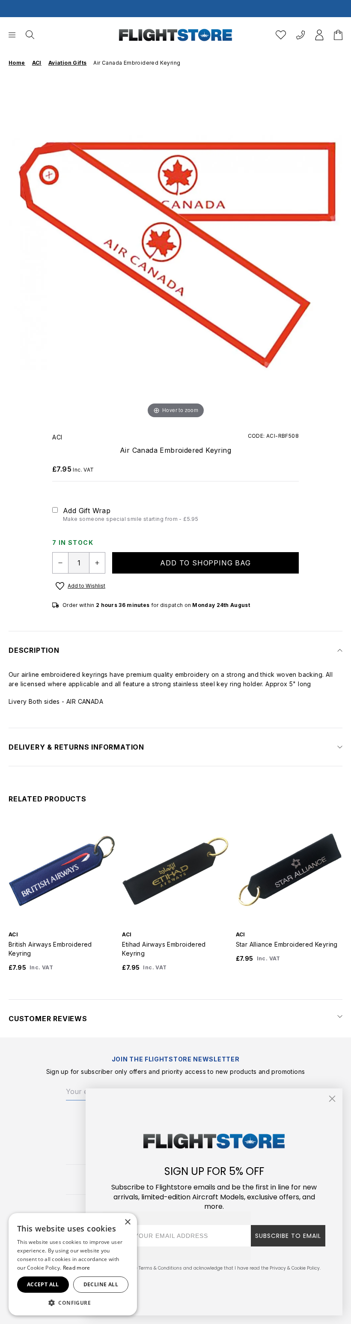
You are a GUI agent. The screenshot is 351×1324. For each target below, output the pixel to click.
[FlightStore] (175, 34)
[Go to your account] (319, 35)
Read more (76, 1267)
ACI (57, 437)
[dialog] (73, 1264)
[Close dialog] (332, 1099)
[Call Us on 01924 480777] (300, 35)
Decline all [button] (100, 1284)
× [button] (127, 1222)
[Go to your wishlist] (281, 35)
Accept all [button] (43, 1284)
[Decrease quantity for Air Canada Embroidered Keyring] (60, 563)
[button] (72, 1302)
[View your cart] (338, 35)
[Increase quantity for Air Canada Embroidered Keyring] (97, 563)
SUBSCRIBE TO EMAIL (288, 1235)
